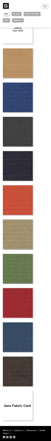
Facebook (4, 437)
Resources (31, 430)
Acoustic (16, 14)
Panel (6, 20)
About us (7, 430)
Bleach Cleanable (32, 14)
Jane (6, 14)
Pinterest (11, 437)
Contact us (19, 430)
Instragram (7, 437)
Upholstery (17, 20)
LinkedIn (14, 437)
